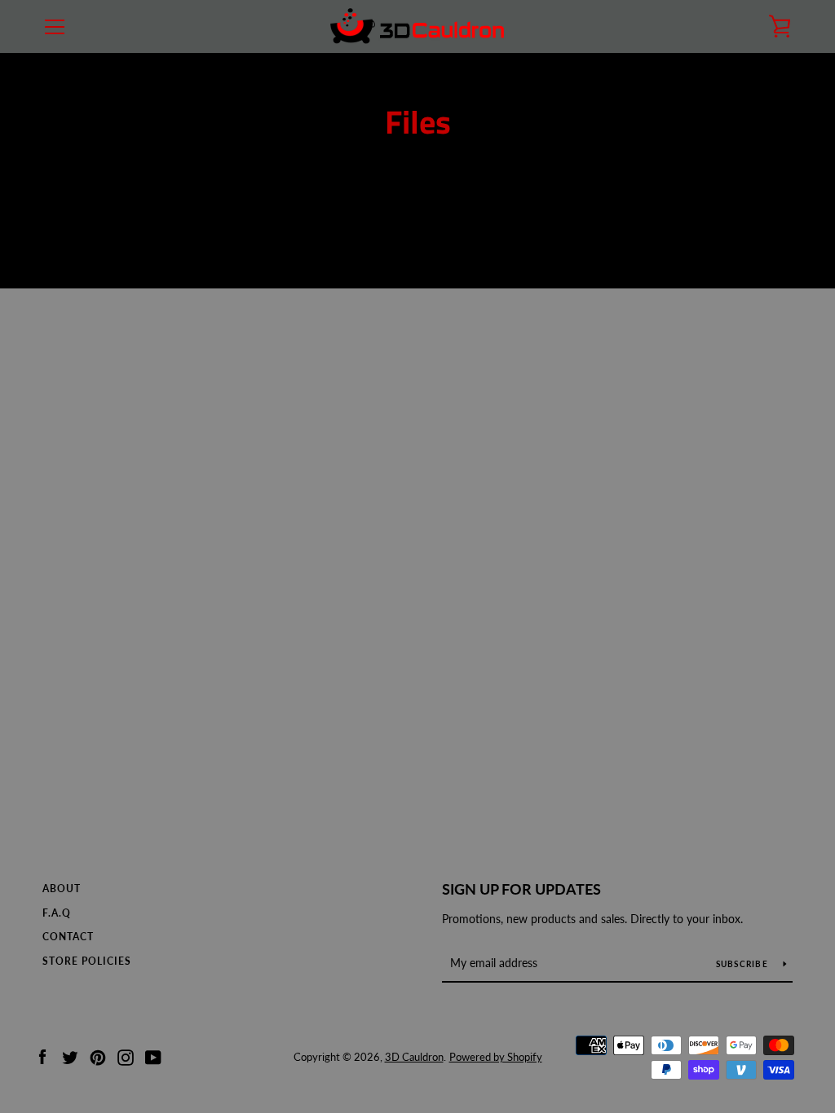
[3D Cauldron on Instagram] (125, 1055)
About (61, 888)
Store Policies (86, 961)
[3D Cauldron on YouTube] (153, 1055)
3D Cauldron (414, 1056)
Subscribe (743, 964)
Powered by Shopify (495, 1056)
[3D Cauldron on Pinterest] (98, 1055)
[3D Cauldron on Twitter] (70, 1055)
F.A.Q (56, 913)
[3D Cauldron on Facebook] (42, 1055)
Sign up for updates (521, 889)
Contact (68, 936)
